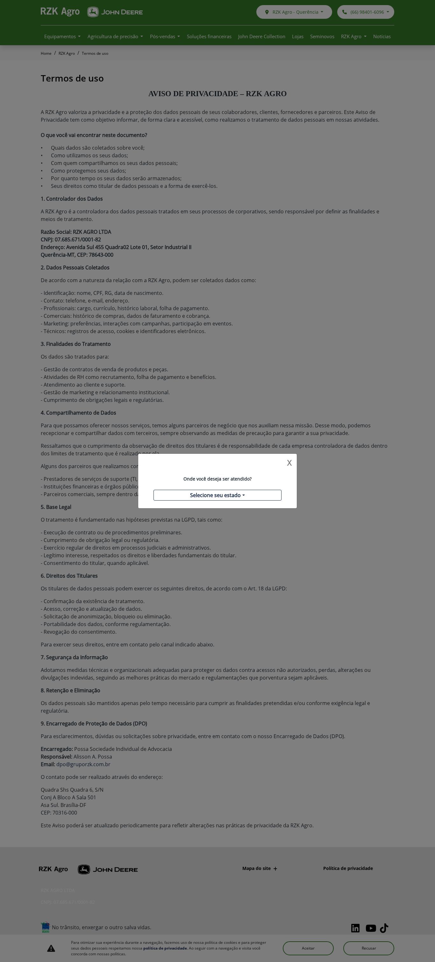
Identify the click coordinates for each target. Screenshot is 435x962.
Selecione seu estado (215, 495)
